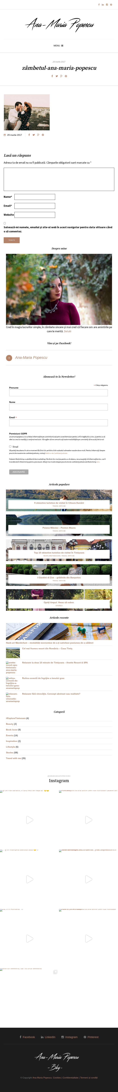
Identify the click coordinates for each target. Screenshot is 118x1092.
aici (97, 462)
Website (9, 214)
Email (8, 205)
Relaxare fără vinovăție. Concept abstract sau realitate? (51, 694)
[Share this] (52, 76)
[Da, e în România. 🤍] (29, 938)
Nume (12, 402)
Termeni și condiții (89, 1077)
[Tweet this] (56, 76)
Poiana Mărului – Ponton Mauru (59, 528)
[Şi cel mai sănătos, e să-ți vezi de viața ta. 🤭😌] (29, 820)
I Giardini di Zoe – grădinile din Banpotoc (59, 577)
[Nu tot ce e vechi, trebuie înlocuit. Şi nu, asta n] (88, 879)
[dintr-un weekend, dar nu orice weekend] (29, 998)
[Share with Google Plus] (61, 76)
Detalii (67, 331)
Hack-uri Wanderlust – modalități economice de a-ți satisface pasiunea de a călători (49, 643)
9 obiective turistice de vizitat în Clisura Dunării (59, 503)
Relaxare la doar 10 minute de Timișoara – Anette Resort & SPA (55, 662)
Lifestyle (10, 747)
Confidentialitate (70, 1077)
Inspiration (11, 741)
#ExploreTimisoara (52, 556)
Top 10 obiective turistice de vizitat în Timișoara (59, 552)
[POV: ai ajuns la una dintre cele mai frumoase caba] (88, 820)
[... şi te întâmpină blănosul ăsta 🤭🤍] (29, 879)
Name (8, 196)
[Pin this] (66, 76)
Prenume (13, 387)
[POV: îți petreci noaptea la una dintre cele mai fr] (88, 938)
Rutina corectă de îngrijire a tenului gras (43, 678)
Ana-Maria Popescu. (42, 1077)
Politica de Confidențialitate (56, 453)
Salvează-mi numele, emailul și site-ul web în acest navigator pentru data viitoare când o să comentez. (58, 229)
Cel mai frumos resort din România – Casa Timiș (47, 648)
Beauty (9, 724)
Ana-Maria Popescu (31, 357)
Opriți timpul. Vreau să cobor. (59, 602)
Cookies (57, 1077)
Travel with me (59, 506)
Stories (59, 605)
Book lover (11, 729)
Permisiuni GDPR (18, 433)
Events (9, 735)
